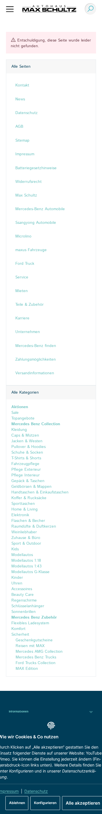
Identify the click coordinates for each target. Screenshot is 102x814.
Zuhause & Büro (25, 538)
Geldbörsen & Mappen (31, 486)
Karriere (22, 318)
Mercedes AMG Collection (38, 651)
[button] (51, 712)
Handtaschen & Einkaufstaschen (40, 492)
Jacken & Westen (26, 441)
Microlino (23, 236)
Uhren (16, 583)
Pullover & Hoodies (28, 447)
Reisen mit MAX (29, 646)
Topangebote (23, 418)
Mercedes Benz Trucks (35, 657)
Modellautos (22, 555)
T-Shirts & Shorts (26, 458)
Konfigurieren (45, 803)
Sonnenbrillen (23, 612)
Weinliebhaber (24, 532)
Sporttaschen (23, 504)
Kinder (17, 577)
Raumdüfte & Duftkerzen (33, 526)
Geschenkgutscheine (33, 640)
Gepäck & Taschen (27, 481)
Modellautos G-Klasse (30, 572)
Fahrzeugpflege (25, 464)
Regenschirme (24, 600)
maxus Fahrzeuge (31, 250)
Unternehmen (27, 332)
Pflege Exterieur (26, 469)
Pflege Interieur (25, 475)
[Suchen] (89, 8)
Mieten (21, 291)
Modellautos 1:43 (26, 566)
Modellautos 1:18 (26, 560)
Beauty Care (22, 595)
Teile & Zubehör (29, 304)
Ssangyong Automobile (35, 223)
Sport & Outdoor (26, 543)
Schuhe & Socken (27, 452)
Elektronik (20, 515)
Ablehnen (17, 803)
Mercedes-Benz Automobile (40, 209)
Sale (15, 413)
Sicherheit (20, 634)
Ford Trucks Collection (35, 663)
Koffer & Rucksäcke (28, 498)
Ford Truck (24, 263)
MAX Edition (26, 669)
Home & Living (24, 509)
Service (21, 277)
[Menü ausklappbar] (10, 8)
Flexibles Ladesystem (30, 623)
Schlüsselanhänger (27, 606)
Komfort (18, 629)
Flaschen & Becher (28, 521)
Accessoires (21, 589)
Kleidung (19, 430)
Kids (15, 549)
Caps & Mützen (25, 435)
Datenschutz (36, 791)
